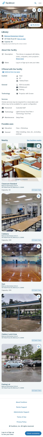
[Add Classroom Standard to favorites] (39, 146)
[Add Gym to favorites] (39, 246)
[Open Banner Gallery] (21, 17)
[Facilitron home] (9, 5)
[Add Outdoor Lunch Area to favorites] (39, 296)
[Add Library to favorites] (39, 10)
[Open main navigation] (40, 3)
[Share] (34, 10)
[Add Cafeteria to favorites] (39, 196)
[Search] (35, 3)
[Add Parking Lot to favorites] (39, 347)
